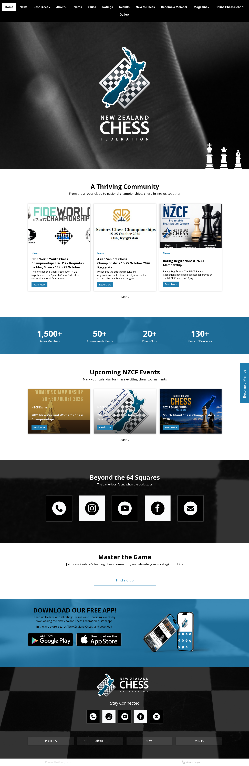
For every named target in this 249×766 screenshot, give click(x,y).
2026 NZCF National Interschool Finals (121, 417)
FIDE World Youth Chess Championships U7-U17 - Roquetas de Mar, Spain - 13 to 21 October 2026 (58, 263)
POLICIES (51, 741)
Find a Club (125, 580)
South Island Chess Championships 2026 (189, 417)
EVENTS (199, 741)
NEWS (149, 741)
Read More (39, 284)
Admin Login (192, 762)
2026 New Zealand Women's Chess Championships (57, 417)
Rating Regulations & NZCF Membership (183, 263)
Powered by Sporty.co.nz (58, 762)
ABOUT (100, 741)
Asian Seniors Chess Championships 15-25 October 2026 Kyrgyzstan (123, 263)
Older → (125, 297)
